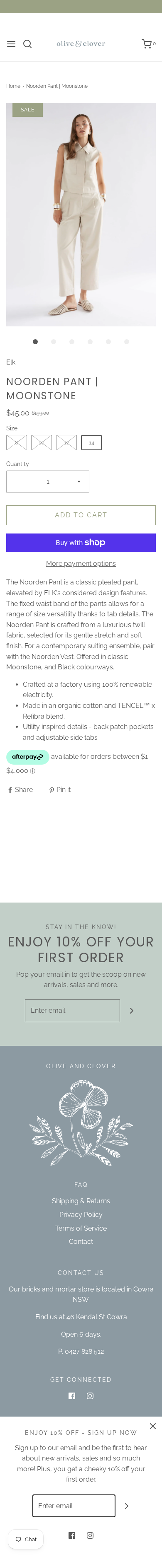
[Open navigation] (11, 44)
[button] (81, 214)
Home (13, 86)
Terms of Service (81, 1228)
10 (41, 442)
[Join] (131, 1010)
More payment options (81, 563)
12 (66, 442)
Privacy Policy (81, 1215)
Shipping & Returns (81, 1201)
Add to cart (81, 515)
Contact (81, 1242)
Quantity (17, 463)
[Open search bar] (30, 44)
